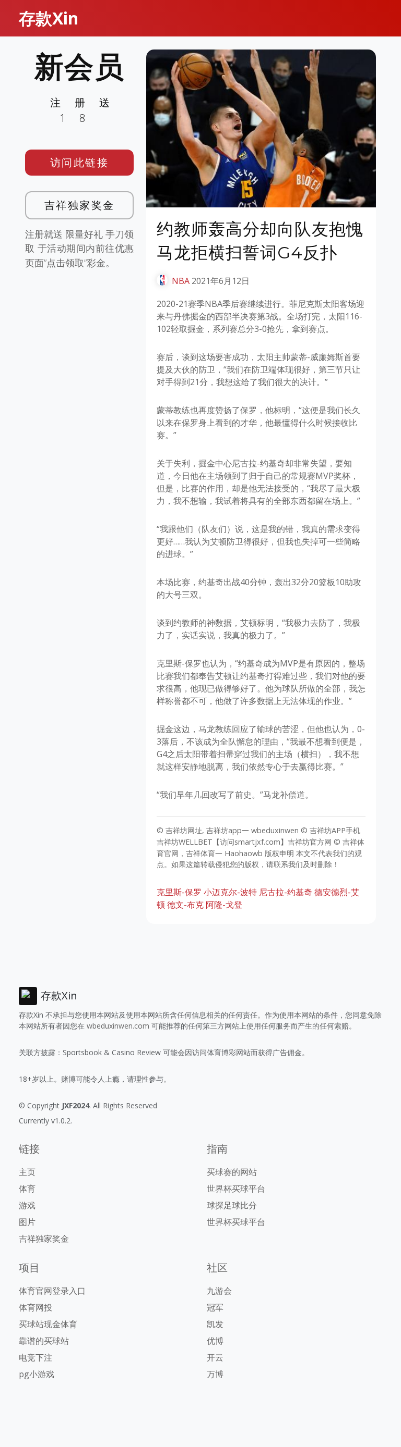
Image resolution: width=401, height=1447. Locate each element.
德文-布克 (185, 904)
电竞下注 (35, 1357)
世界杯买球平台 (236, 1188)
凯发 (215, 1324)
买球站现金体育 (48, 1324)
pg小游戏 (36, 1374)
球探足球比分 (232, 1205)
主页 (27, 1172)
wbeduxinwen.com (118, 1026)
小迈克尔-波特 (230, 892)
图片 (27, 1222)
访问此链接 (79, 162)
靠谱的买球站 (44, 1340)
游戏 (27, 1205)
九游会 (219, 1290)
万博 (215, 1374)
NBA (181, 281)
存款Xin (48, 18)
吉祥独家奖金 (79, 205)
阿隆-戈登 (224, 904)
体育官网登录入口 (52, 1290)
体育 (27, 1188)
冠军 (215, 1307)
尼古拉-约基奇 (285, 892)
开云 (215, 1357)
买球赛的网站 (232, 1172)
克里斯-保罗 (179, 892)
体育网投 (35, 1307)
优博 (215, 1340)
